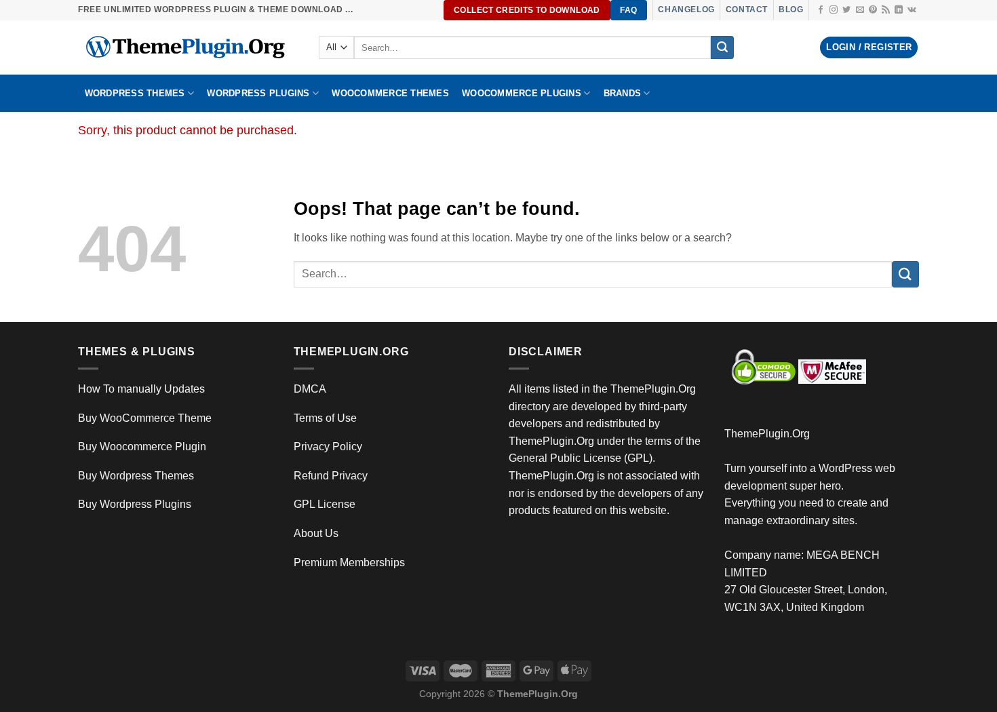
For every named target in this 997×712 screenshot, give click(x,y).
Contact (747, 9)
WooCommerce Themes (390, 93)
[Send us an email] (860, 10)
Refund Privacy (331, 475)
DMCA (310, 389)
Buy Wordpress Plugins (134, 504)
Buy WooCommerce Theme (145, 418)
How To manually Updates (141, 389)
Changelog (686, 9)
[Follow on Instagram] (833, 10)
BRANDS (623, 93)
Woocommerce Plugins (521, 93)
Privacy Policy (328, 446)
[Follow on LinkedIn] (899, 10)
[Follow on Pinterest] (873, 10)
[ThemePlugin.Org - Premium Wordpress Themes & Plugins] (188, 47)
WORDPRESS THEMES (135, 93)
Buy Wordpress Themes (136, 475)
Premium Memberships (349, 562)
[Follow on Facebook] (821, 10)
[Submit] (722, 47)
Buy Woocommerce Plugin (142, 446)
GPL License (324, 504)
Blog (791, 9)
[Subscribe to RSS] (886, 10)
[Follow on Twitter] (846, 10)
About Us (316, 533)
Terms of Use (325, 418)
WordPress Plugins (258, 93)
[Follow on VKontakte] (911, 10)
